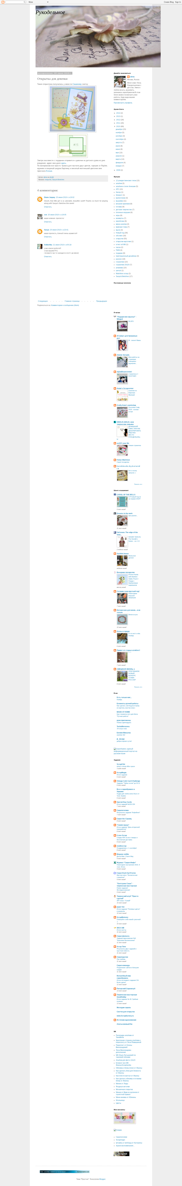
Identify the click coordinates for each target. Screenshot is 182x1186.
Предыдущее (101, 301)
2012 (118, 120)
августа (119, 143)
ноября (119, 133)
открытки (48, 179)
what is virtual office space (126, 766)
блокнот (119, 195)
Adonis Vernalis (123, 355)
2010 (118, 126)
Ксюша (49, 171)
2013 (118, 116)
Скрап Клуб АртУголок (126, 873)
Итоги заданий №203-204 (126, 804)
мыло (118, 230)
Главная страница (72, 301)
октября (119, 136)
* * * (130, 652)
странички (120, 262)
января (119, 166)
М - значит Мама (135, 340)
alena (132, 77)
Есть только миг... (124, 697)
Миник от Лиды (122, 1084)
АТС (117, 189)
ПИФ (118, 250)
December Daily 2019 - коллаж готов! (134, 410)
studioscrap (121, 846)
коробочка (120, 221)
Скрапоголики (123, 810)
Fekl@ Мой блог (123, 460)
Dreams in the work (125, 513)
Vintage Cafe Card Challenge (128, 781)
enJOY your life (123, 443)
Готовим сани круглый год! (128, 591)
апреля (119, 156)
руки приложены (124, 720)
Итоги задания (122, 775)
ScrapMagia (121, 773)
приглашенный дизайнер (126, 256)
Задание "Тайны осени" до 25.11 (128, 783)
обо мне (119, 236)
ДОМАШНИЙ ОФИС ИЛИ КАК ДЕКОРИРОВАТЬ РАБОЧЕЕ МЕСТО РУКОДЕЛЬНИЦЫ (129, 433)
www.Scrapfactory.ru (125, 1016)
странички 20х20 (122, 265)
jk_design (121, 739)
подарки (119, 253)
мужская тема (121, 227)
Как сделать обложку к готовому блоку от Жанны (128, 1080)
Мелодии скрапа (124, 1008)
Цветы (118, 1103)
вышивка (119, 201)
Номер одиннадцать (124, 722)
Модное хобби (123, 854)
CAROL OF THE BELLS (126, 495)
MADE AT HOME (123, 712)
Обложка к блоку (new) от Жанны (129, 1068)
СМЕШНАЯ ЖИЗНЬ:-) (126, 669)
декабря (119, 129)
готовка (119, 207)
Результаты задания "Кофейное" (128, 812)
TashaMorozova (123, 726)
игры (118, 215)
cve (45, 215)
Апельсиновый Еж (124, 1024)
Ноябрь (119, 699)
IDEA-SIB (120, 928)
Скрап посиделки (123, 462)
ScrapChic (121, 764)
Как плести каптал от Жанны (127, 1076)
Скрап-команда (123, 965)
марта (118, 159)
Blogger (102, 1179)
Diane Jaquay (49, 197)
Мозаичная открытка (124, 1089)
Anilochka (48, 245)
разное (119, 259)
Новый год (120, 233)
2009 (118, 170)
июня (118, 149)
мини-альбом (121, 224)
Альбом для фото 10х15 (125, 1060)
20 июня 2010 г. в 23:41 (59, 230)
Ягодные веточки (123, 1087)
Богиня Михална (124, 733)
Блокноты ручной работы (127, 704)
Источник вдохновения (126, 1020)
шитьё (118, 271)
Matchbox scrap (122, 274)
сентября (120, 139)
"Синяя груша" (123, 825)
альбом (119, 183)
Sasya (46, 230)
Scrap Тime (121, 947)
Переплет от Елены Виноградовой (124, 1046)
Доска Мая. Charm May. (125, 856)
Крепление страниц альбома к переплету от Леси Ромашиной (128, 1041)
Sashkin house (123, 554)
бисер (118, 192)
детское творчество (124, 210)
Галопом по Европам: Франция (133, 393)
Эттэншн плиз (122, 728)
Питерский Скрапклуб (126, 989)
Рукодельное (50, 12)
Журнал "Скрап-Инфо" (126, 863)
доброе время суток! (124, 741)
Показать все (138, 484)
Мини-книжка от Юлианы (126, 1097)
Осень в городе (123, 631)
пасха (118, 247)
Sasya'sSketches (58, 179)
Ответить (48, 207)
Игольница (120, 1100)
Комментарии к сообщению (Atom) (65, 305)
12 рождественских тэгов (126, 181)
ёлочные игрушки (123, 212)
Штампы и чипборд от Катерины (129, 1143)
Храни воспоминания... (125, 1146)
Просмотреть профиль (123, 103)
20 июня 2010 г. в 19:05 (57, 215)
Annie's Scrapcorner (125, 388)
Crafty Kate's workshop (126, 405)
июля (118, 146)
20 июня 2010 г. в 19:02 (65, 197)
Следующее (43, 301)
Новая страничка (135, 445)
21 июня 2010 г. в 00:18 (62, 245)
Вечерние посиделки (126, 572)
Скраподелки (122, 957)
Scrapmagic (120, 1140)
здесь (63, 163)
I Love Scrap (122, 835)
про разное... (133, 515)
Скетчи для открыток (126, 1012)
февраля (119, 163)
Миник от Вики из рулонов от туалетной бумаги (127, 1093)
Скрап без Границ (124, 819)
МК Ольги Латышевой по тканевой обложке (126, 1056)
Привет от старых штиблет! (128, 650)
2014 (118, 113)
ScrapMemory (122, 917)
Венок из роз (133, 614)
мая (117, 153)
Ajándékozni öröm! (124, 372)
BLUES (131, 321)
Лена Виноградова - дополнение (124, 1051)
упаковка (119, 268)
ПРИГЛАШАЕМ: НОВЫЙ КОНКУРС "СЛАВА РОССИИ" (134, 675)
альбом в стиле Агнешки (126, 186)
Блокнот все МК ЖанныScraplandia (123, 1064)
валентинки (120, 198)
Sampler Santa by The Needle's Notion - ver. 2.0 (135, 539)
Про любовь (121, 959)
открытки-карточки (123, 241)
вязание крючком (123, 204)
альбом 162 (121, 735)
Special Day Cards (124, 802)
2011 (118, 123)
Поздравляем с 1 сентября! (127, 848)
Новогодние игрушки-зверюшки (133, 596)
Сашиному (77, 84)
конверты (120, 218)
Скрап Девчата (123, 936)
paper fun (120, 907)
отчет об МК (121, 244)
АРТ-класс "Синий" (123, 900)
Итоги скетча (121, 930)
